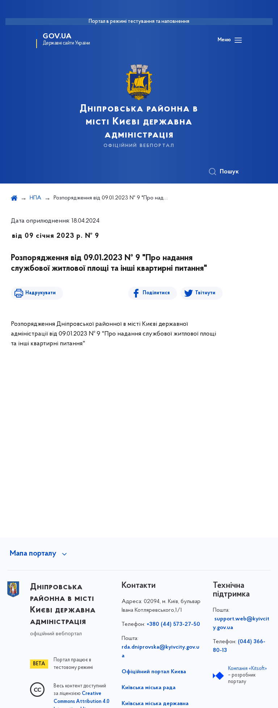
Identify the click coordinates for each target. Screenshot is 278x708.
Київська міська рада (149, 688)
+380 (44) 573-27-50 (173, 624)
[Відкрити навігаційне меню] (238, 40)
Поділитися (156, 293)
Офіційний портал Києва (154, 672)
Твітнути (205, 293)
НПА (35, 198)
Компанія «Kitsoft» (247, 668)
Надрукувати (40, 293)
